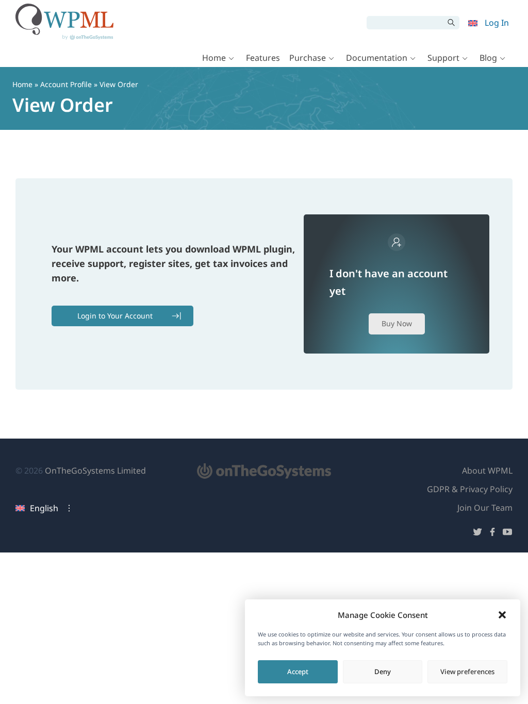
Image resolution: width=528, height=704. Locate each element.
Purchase (307, 57)
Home (214, 57)
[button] (502, 615)
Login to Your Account (115, 316)
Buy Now (397, 323)
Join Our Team (485, 507)
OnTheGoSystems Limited (95, 470)
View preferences (467, 671)
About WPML (487, 470)
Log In (497, 22)
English (44, 508)
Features (263, 57)
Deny (382, 671)
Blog (488, 57)
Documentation (376, 57)
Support (443, 57)
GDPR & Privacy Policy (470, 489)
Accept (297, 671)
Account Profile (66, 84)
